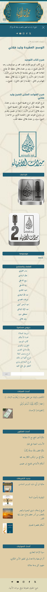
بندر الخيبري (23, 271)
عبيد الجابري (23, 290)
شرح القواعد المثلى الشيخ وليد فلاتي (27, 96)
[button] (43, 575)
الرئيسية (42, 41)
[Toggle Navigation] (4, 20)
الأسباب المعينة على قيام (35, 444)
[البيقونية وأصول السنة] (8, 501)
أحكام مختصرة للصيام (36, 525)
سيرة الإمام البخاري (37, 552)
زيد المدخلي (23, 285)
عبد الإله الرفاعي (23, 309)
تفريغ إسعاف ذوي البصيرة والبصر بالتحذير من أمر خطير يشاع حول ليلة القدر (31, 515)
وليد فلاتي (23, 319)
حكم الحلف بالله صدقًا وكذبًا (34, 451)
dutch (40, 258)
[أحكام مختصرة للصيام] (8, 529)
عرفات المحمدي (23, 299)
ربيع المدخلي (23, 280)
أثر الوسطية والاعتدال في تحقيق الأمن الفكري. (27, 559)
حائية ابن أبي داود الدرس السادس (31, 484)
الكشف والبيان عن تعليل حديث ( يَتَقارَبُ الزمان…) (24, 397)
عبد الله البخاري (23, 295)
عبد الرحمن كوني (23, 304)
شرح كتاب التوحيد (34, 60)
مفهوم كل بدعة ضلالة (36, 565)
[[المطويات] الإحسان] (8, 414)
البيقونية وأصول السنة (36, 497)
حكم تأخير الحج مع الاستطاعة (33, 437)
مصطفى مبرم (23, 314)
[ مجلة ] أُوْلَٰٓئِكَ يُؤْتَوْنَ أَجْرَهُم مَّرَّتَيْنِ (32, 404)
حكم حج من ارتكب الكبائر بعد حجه (32, 457)
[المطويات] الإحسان (36, 410)
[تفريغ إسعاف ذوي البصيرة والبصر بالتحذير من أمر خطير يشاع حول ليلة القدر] (8, 514)
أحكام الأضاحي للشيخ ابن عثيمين (32, 464)
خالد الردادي (23, 275)
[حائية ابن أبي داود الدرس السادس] (8, 488)
